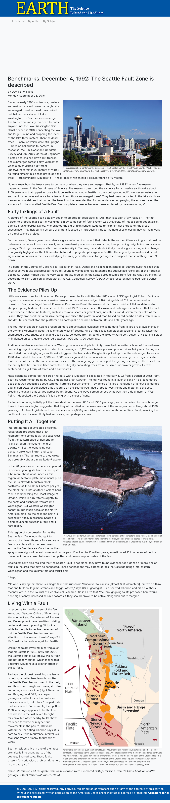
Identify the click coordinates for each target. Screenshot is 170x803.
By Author (34, 21)
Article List (18, 21)
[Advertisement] (85, 50)
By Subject (50, 21)
